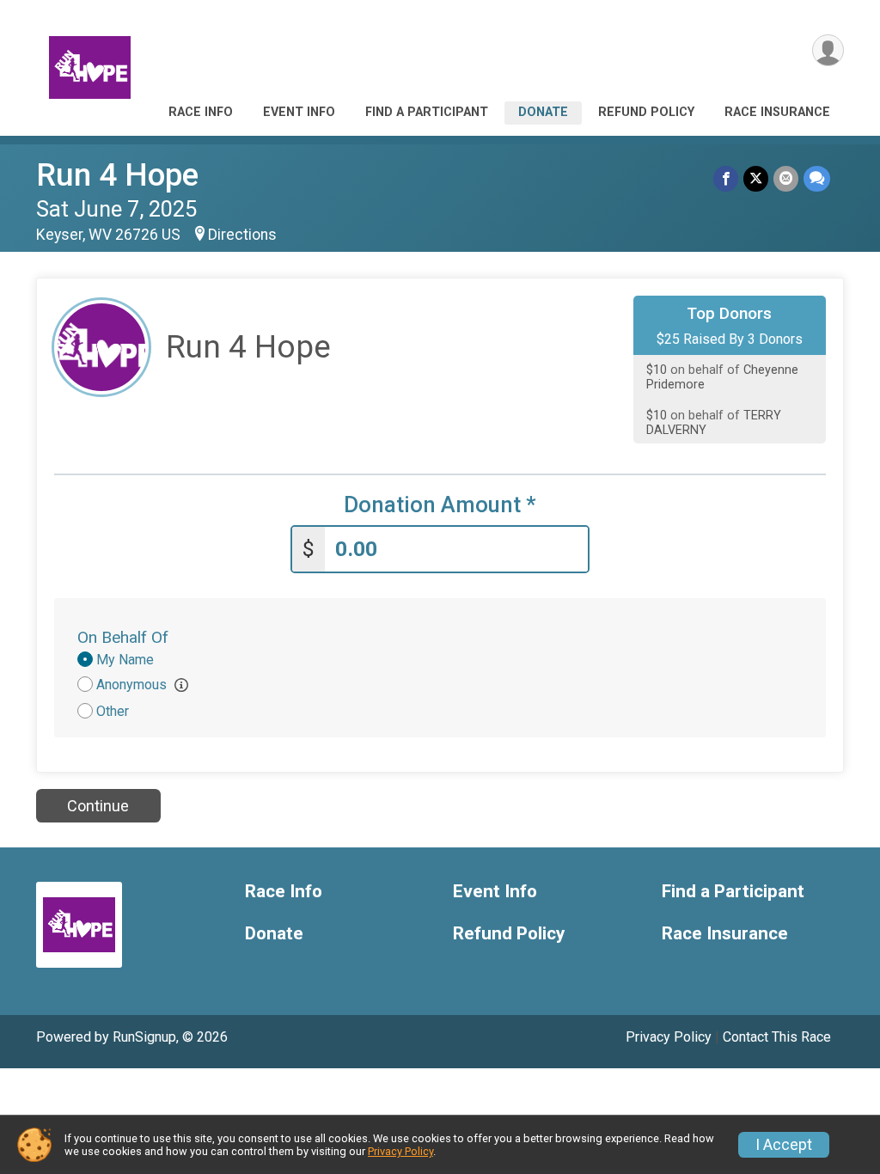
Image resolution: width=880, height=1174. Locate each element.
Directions (242, 234)
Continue (98, 806)
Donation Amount (440, 504)
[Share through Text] (817, 178)
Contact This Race (777, 1037)
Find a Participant (426, 112)
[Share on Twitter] (755, 178)
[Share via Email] (785, 178)
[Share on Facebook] (725, 178)
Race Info (200, 112)
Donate (543, 112)
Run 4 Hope (117, 174)
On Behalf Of (122, 637)
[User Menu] (828, 50)
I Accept (783, 1144)
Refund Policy (646, 112)
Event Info (299, 112)
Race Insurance (777, 112)
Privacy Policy (669, 1037)
